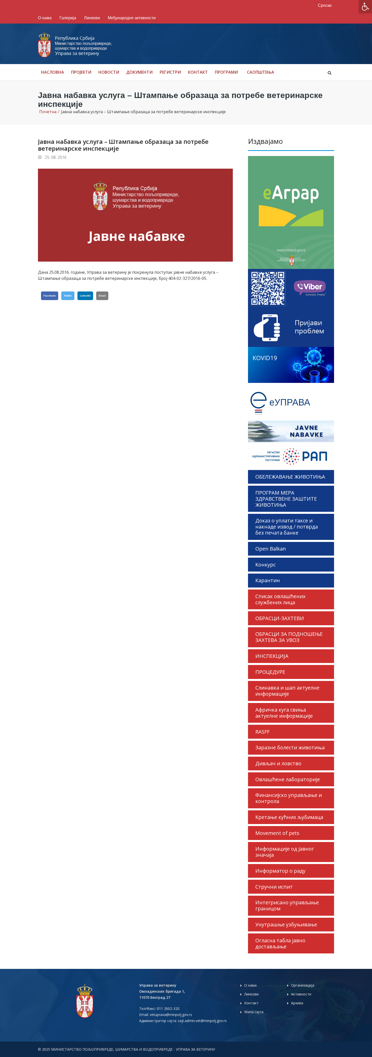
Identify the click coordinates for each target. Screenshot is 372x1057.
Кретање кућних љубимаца (289, 817)
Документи (139, 72)
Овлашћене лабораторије (287, 779)
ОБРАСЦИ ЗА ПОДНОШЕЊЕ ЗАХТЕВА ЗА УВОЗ (289, 637)
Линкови (92, 18)
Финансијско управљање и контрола (288, 798)
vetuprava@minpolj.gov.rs (171, 1014)
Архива (297, 1003)
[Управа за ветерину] (75, 44)
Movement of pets (277, 833)
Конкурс (265, 564)
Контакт (198, 72)
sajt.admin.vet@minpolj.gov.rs (202, 1020)
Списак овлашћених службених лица (280, 599)
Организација (302, 985)
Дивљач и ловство (278, 763)
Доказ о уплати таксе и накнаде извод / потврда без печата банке (286, 526)
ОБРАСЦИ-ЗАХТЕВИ (279, 618)
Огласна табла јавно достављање (280, 943)
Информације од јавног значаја (284, 851)
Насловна (52, 72)
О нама (45, 18)
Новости (108, 72)
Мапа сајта (253, 1011)
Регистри (170, 72)
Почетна (47, 111)
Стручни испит (274, 886)
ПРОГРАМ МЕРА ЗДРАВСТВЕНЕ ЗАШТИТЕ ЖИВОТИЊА (286, 498)
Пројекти (81, 72)
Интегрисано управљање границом (287, 905)
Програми (226, 72)
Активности (301, 994)
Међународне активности (132, 18)
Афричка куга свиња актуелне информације (284, 712)
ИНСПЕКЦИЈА (271, 656)
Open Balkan (270, 548)
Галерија (67, 18)
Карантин (267, 580)
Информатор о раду (280, 870)
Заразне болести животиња (290, 747)
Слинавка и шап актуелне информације (287, 690)
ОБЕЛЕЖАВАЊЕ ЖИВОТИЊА (290, 476)
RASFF (262, 731)
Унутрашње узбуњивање (286, 924)
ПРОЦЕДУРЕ (270, 672)
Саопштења (260, 72)
